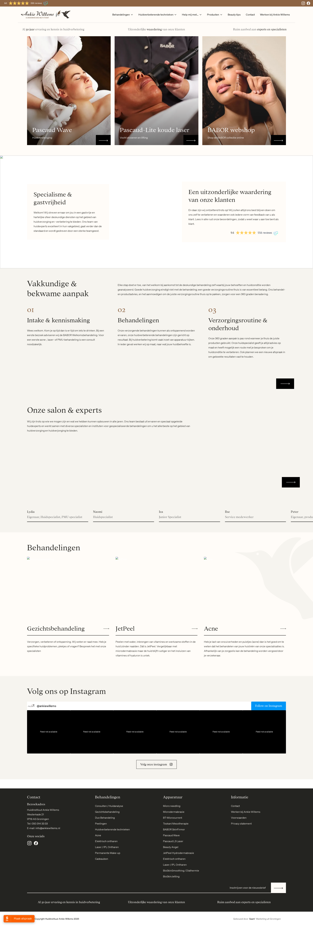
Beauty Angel (170, 847)
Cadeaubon (101, 859)
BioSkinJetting (171, 876)
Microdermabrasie (173, 812)
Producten (213, 14)
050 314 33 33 (40, 823)
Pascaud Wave (171, 835)
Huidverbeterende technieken (155, 14)
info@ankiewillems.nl (48, 828)
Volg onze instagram (153, 764)
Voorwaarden (238, 817)
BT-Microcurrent (172, 817)
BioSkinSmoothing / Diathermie (181, 870)
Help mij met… (190, 14)
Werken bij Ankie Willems (275, 14)
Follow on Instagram (268, 705)
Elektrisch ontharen (106, 841)
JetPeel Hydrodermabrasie (178, 853)
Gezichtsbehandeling (107, 812)
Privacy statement (241, 823)
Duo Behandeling (105, 817)
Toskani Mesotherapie (175, 823)
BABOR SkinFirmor (174, 829)
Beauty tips (234, 14)
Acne (98, 835)
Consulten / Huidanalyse (109, 806)
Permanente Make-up (107, 853)
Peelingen (101, 823)
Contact (250, 14)
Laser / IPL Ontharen (107, 847)
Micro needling (171, 806)
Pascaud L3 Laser (173, 841)
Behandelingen (121, 14)
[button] (285, 383)
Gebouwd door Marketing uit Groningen (257, 918)
